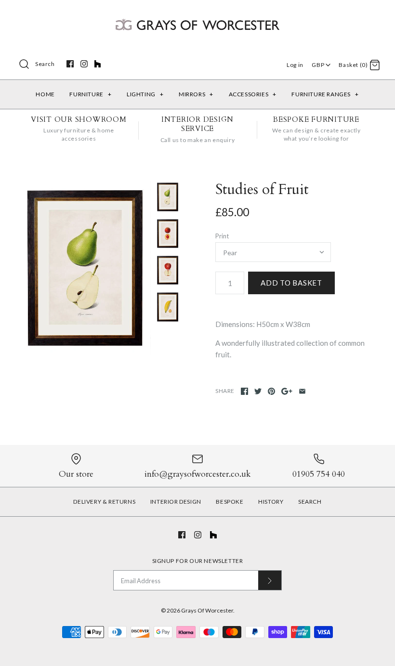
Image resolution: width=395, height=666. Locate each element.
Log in (295, 64)
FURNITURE (90, 94)
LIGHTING (145, 94)
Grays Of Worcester (207, 610)
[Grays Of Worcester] (197, 15)
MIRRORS (196, 94)
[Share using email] (302, 391)
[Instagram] (84, 63)
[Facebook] (70, 63)
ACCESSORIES (252, 94)
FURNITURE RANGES (324, 94)
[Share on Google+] (286, 391)
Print (222, 236)
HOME (45, 94)
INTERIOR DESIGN (175, 501)
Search (45, 63)
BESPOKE (229, 501)
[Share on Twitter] (258, 391)
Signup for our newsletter (197, 560)
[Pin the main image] (271, 391)
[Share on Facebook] (244, 391)
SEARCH (310, 501)
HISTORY (270, 501)
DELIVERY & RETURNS (104, 501)
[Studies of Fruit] (85, 268)
